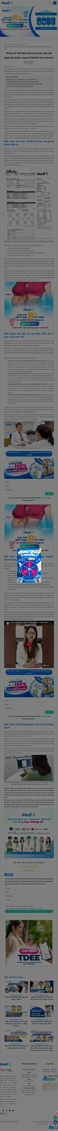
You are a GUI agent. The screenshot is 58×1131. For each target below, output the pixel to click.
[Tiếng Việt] (57, 1113)
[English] (57, 1112)
